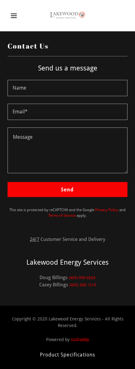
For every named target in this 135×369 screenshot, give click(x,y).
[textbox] (67, 88)
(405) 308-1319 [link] (82, 285)
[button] (15, 15)
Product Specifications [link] (67, 355)
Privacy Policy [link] (106, 210)
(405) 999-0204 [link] (82, 278)
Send (67, 190)
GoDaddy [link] (80, 339)
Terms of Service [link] (62, 215)
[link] (67, 16)
